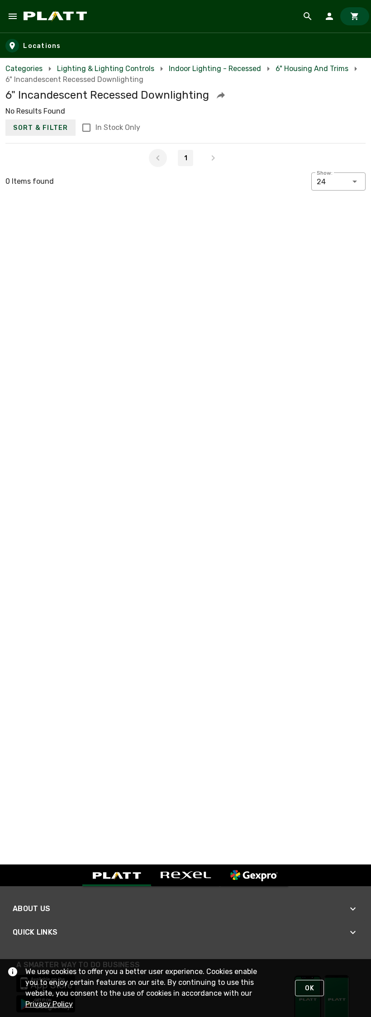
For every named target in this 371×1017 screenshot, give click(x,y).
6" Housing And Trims (312, 68)
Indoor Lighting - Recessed (215, 68)
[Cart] (354, 16)
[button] (221, 95)
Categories (24, 68)
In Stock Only (117, 127)
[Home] (57, 16)
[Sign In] (329, 16)
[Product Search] (308, 16)
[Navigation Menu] (13, 16)
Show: (325, 173)
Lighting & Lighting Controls (105, 68)
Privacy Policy (49, 1004)
